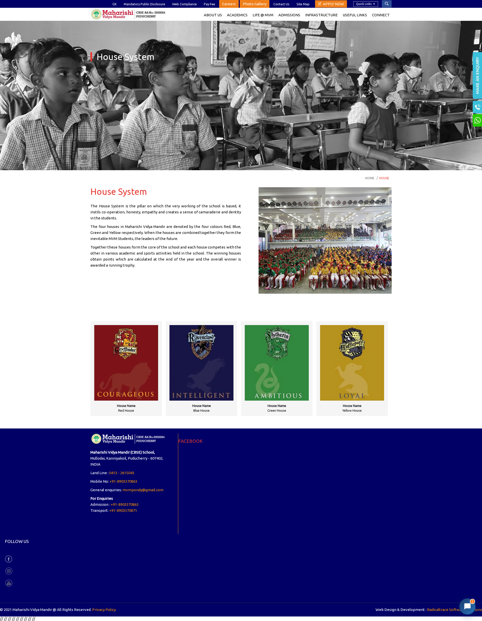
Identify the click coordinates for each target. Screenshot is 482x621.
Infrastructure (321, 15)
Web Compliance (184, 4)
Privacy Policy (104, 609)
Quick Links (364, 4)
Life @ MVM (263, 15)
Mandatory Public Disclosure (144, 4)
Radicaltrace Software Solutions (454, 609)
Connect (381, 15)
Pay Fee (209, 4)
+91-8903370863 (123, 481)
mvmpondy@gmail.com (143, 490)
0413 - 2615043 (121, 473)
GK (114, 4)
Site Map (303, 4)
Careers (229, 4)
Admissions (289, 15)
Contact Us (281, 4)
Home (369, 178)
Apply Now (333, 4)
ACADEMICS (237, 15)
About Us (213, 15)
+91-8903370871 (123, 510)
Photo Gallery (254, 4)
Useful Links (355, 15)
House (384, 178)
